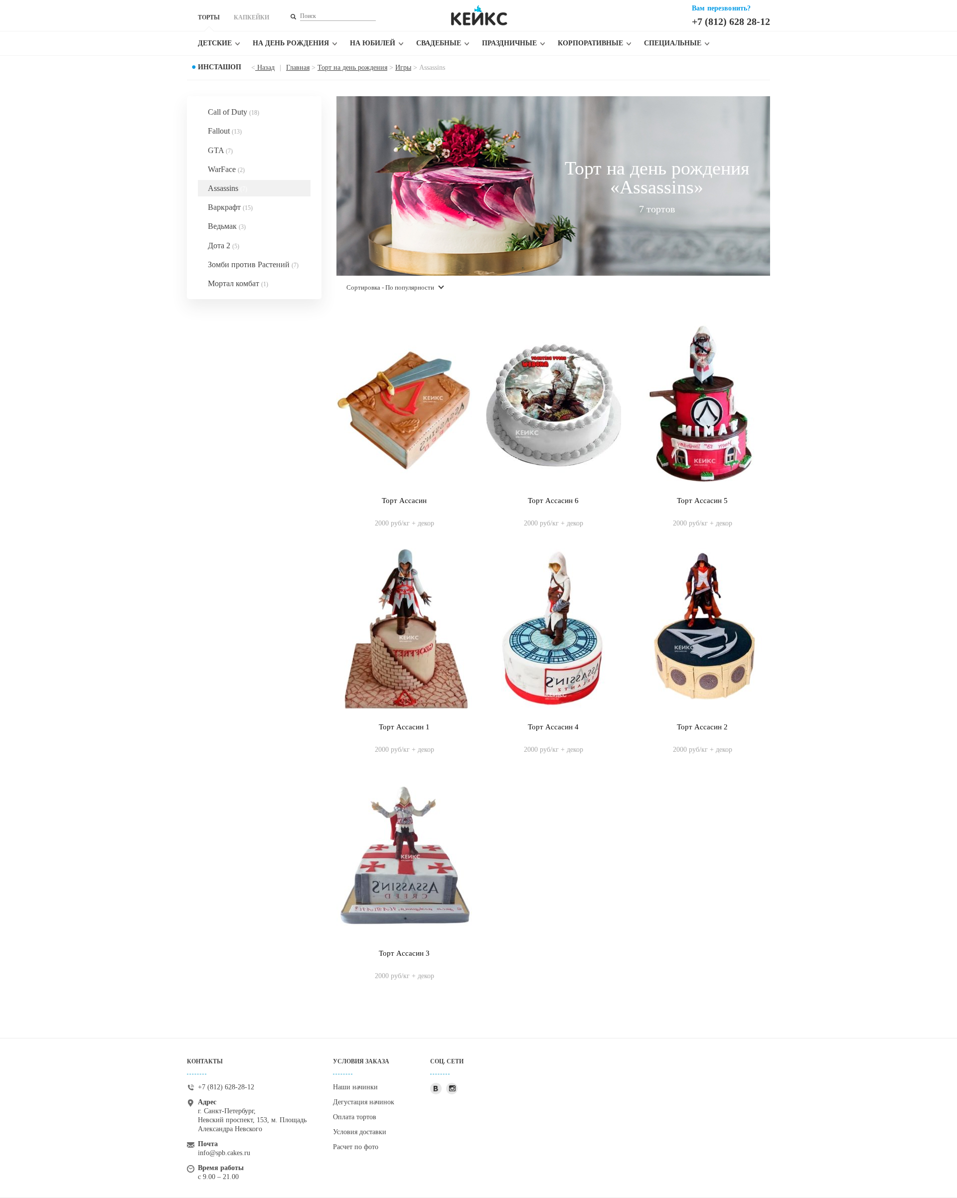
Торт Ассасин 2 (702, 727)
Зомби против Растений (253, 264)
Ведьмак (227, 226)
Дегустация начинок (363, 1102)
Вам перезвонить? (721, 8)
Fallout (225, 131)
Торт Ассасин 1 (404, 727)
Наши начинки (355, 1087)
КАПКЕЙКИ (251, 17)
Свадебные (438, 43)
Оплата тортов (354, 1117)
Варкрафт (230, 207)
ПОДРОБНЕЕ (404, 513)
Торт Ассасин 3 (404, 953)
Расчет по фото (355, 1147)
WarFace (226, 169)
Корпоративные (590, 43)
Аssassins (227, 188)
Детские (215, 43)
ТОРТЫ (209, 17)
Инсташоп (219, 67)
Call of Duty (233, 112)
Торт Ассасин (404, 501)
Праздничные (509, 43)
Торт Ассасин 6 (553, 501)
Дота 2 (223, 245)
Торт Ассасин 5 (702, 501)
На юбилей (372, 43)
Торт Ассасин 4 (553, 727)
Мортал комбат (238, 283)
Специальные (672, 43)
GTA (220, 150)
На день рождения (291, 43)
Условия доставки (359, 1132)
